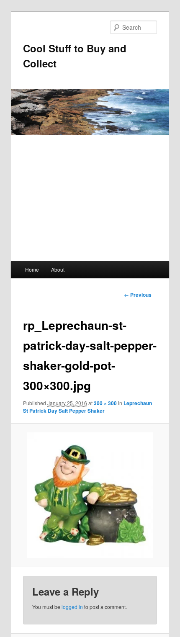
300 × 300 (105, 403)
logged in (72, 606)
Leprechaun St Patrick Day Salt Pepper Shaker (87, 406)
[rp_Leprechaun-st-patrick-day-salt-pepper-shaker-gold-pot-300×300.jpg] (90, 495)
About (57, 269)
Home (32, 269)
